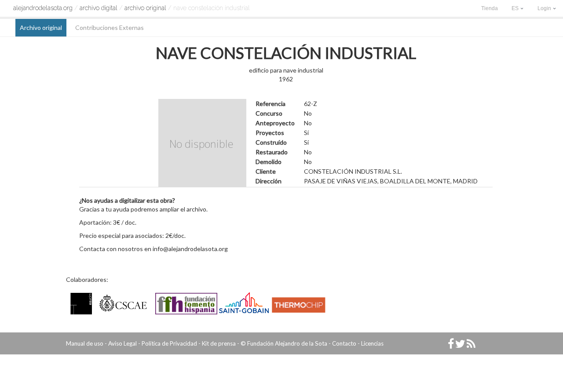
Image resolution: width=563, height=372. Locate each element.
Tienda (489, 8)
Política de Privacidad (169, 343)
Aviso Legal (122, 343)
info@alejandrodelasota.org (190, 248)
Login (544, 8)
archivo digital (98, 7)
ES (516, 8)
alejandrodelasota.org (43, 7)
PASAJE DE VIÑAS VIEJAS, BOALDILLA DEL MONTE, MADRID (391, 181)
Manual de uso (84, 343)
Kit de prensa (219, 343)
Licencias (372, 343)
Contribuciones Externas (109, 27)
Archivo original (145, 7)
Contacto (344, 343)
